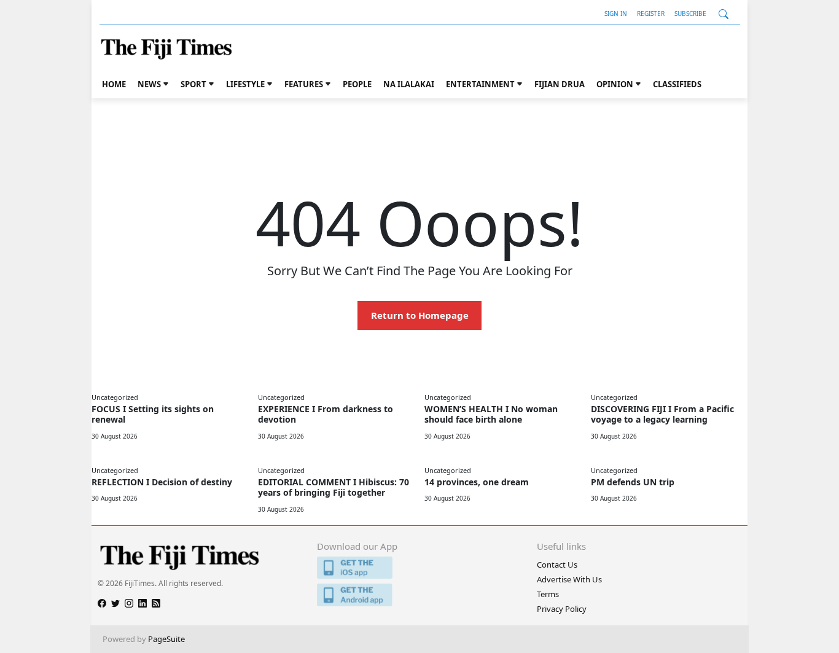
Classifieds (677, 84)
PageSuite (166, 638)
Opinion (614, 84)
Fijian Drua (559, 84)
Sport (193, 84)
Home (114, 84)
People (357, 84)
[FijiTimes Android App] (419, 595)
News (149, 84)
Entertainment (480, 84)
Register (651, 13)
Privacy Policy (562, 608)
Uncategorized (115, 397)
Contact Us (557, 564)
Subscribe (690, 13)
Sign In (615, 13)
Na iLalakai (408, 84)
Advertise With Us (569, 579)
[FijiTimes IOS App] (419, 568)
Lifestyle (245, 84)
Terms (548, 594)
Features (303, 84)
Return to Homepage (420, 315)
